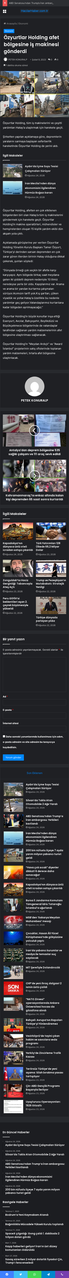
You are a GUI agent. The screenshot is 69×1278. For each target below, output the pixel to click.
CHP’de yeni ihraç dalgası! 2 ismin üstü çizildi (44, 985)
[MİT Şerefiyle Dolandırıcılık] (13, 972)
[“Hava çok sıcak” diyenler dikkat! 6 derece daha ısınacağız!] (13, 872)
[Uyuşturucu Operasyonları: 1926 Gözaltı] (13, 1106)
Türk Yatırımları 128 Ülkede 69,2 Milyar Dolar (48, 546)
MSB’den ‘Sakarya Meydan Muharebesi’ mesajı (43, 919)
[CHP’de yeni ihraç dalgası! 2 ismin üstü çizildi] (13, 988)
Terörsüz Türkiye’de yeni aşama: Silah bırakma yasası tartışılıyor (44, 1072)
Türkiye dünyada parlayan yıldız (47, 619)
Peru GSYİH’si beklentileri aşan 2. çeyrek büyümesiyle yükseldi (15, 603)
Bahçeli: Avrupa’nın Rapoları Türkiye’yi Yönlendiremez (44, 1022)
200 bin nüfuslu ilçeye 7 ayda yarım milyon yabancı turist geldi (44, 854)
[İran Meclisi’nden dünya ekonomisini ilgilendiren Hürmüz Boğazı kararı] (12, 187)
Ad (5, 696)
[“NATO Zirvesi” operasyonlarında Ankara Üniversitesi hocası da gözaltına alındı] (13, 1004)
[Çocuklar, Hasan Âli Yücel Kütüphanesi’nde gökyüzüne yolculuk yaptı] (13, 938)
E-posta (8, 709)
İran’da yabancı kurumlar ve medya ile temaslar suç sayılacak (44, 954)
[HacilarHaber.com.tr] (34, 11)
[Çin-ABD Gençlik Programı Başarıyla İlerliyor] (13, 1090)
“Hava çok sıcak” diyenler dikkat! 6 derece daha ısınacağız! (42, 871)
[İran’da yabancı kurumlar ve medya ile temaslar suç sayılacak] (13, 955)
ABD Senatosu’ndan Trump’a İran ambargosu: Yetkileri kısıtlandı (44, 819)
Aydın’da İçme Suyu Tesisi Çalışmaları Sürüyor (42, 786)
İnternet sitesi (11, 723)
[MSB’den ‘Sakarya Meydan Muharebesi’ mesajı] (13, 922)
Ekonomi (23, 23)
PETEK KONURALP (17, 59)
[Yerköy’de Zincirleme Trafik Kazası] (13, 1058)
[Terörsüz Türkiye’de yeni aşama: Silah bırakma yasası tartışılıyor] (13, 1073)
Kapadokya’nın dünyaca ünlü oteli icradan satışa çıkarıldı (18, 546)
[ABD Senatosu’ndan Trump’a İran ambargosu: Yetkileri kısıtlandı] (13, 821)
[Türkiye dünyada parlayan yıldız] (51, 605)
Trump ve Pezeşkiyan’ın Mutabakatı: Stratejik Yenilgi (51, 583)
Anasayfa (11, 23)
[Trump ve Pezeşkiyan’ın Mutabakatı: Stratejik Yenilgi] (51, 568)
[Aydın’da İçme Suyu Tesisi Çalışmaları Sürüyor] (12, 170)
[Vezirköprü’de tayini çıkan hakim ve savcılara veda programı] (13, 1040)
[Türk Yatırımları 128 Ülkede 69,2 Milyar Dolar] (51, 531)
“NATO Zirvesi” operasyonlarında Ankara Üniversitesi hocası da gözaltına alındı (42, 1004)
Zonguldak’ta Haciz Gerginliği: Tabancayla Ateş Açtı (17, 583)
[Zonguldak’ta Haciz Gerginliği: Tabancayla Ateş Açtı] (18, 568)
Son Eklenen (34, 773)
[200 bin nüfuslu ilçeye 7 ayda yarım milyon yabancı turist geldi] (13, 855)
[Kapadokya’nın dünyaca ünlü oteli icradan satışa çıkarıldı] (18, 531)
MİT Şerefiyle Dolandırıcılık (43, 967)
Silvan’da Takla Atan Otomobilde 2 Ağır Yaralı (42, 802)
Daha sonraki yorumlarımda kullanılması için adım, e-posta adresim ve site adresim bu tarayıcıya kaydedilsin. (33, 742)
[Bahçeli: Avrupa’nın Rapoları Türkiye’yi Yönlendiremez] (13, 1025)
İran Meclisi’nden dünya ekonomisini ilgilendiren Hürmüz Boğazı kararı (40, 188)
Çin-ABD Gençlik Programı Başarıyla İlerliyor (43, 1087)
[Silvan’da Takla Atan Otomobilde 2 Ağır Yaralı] (13, 805)
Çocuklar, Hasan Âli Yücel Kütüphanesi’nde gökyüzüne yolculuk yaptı (44, 937)
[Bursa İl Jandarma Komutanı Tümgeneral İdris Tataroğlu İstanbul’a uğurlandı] (13, 905)
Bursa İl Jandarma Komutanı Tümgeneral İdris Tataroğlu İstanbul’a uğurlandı (44, 904)
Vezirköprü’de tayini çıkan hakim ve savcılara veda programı (43, 1039)
